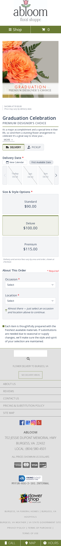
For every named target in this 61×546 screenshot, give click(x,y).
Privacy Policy (16, 527)
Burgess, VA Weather (13, 522)
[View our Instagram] (33, 424)
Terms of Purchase (40, 527)
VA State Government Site (45, 522)
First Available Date (41, 162)
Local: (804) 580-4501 (30, 449)
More (7, 139)
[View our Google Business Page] (27, 424)
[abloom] (30, 21)
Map (32, 543)
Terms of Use (30, 533)
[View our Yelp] (38, 424)
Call (11, 543)
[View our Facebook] (22, 424)
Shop (17, 29)
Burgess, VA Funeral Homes (22, 511)
